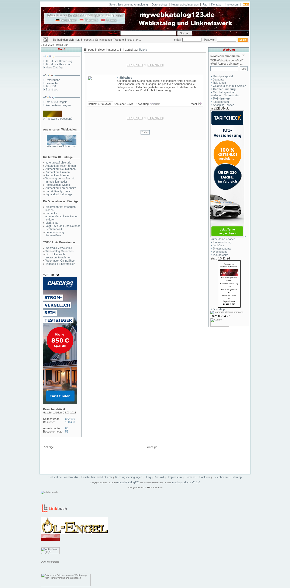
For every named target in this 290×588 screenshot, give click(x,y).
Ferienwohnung (222, 242)
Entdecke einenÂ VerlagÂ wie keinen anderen (61, 216)
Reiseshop (219, 82)
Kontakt (216, 4)
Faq (205, 4)
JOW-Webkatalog (50, 561)
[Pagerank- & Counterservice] (226, 312)
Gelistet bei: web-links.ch (96, 477)
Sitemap (236, 477)
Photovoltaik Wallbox (58, 184)
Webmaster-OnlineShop (61, 146)
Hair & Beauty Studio (58, 191)
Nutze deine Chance (222, 239)
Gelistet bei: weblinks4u (63, 477)
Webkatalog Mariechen (59, 251)
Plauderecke (220, 255)
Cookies (191, 477)
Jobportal (218, 79)
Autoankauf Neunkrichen (60, 169)
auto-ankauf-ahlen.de (58, 162)
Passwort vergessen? (59, 118)
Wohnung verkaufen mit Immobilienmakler (60, 180)
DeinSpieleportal (223, 76)
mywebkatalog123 (128, 482)
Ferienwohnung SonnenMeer (54, 234)
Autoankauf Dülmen (57, 172)
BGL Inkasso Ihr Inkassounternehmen (58, 256)
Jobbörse (218, 245)
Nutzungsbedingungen (184, 4)
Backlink (204, 477)
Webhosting (220, 251)
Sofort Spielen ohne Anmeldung (128, 4)
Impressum (232, 4)
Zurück (145, 132)
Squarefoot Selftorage (58, 194)
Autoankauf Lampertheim (60, 188)
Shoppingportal (222, 248)
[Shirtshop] (100, 100)
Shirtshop (125, 77)
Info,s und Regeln (56, 102)
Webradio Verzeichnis (58, 248)
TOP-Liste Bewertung (59, 61)
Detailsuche (53, 80)
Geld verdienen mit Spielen (229, 85)
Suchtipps (52, 89)
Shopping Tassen (223, 105)
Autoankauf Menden (57, 175)
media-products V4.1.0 (185, 482)
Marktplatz (51, 222)
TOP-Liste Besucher (58, 64)
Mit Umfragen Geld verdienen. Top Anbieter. (225, 94)
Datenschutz (159, 4)
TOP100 (51, 86)
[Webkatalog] (50, 540)
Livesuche (52, 83)
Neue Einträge (54, 67)
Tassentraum (221, 101)
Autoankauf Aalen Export (60, 165)
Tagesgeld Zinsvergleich (60, 263)
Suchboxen (221, 477)
